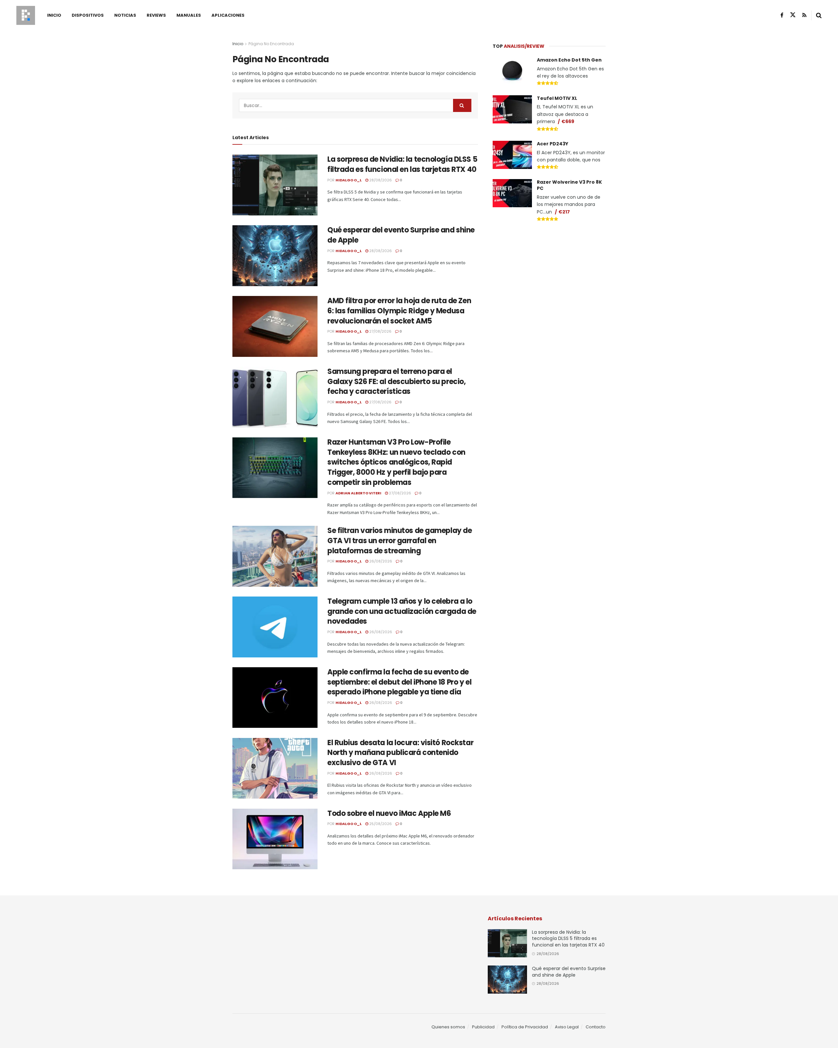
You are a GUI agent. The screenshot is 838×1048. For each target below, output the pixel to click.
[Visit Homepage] (25, 15)
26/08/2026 (380, 561)
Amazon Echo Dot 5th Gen (569, 60)
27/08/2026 (380, 331)
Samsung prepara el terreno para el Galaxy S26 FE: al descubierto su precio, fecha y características (396, 381)
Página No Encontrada (271, 43)
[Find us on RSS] (804, 15)
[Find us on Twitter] (793, 15)
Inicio (54, 15)
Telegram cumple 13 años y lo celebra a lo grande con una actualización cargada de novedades (401, 611)
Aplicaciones (228, 15)
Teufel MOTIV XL (557, 98)
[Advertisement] (549, 277)
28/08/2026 (380, 180)
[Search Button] (819, 15)
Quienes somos (448, 1027)
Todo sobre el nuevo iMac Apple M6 (389, 813)
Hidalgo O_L (349, 180)
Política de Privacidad (524, 1027)
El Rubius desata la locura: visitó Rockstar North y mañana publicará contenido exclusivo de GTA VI (400, 753)
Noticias (125, 15)
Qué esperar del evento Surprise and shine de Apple (401, 235)
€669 (567, 121)
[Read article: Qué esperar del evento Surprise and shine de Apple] (275, 255)
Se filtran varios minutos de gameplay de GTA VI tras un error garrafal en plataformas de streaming (399, 540)
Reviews (156, 15)
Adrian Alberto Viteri (358, 493)
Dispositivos (88, 15)
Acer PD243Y (552, 143)
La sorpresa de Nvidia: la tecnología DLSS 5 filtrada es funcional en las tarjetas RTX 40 (402, 164)
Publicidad (483, 1027)
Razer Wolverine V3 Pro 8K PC (569, 185)
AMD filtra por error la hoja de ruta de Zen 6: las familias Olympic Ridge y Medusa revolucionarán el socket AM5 (399, 311)
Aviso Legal (567, 1027)
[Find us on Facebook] (781, 15)
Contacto (596, 1027)
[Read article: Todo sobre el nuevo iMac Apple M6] (275, 839)
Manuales (188, 15)
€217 (564, 212)
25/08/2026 (380, 823)
